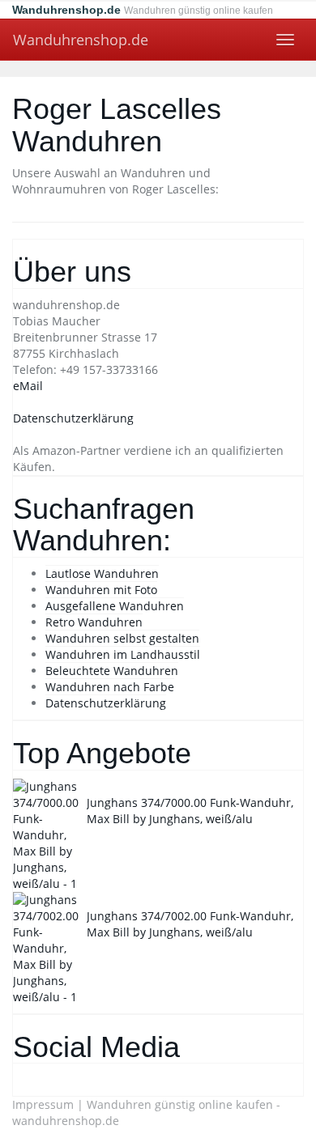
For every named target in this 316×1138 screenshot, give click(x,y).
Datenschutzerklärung (73, 418)
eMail (28, 385)
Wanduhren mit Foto (101, 589)
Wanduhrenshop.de (80, 39)
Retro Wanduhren (94, 622)
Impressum (43, 1104)
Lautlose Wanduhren (102, 573)
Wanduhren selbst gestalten (122, 638)
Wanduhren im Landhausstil (122, 654)
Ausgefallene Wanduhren (114, 606)
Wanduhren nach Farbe (109, 686)
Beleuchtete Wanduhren (111, 670)
